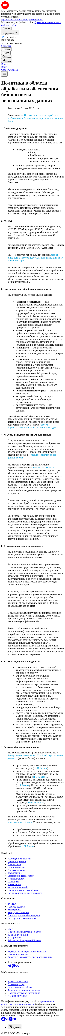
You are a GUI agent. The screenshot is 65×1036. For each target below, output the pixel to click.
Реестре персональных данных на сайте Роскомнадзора (33, 426)
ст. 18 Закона (40, 768)
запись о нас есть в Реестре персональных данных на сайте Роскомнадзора (35, 257)
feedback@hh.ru (35, 802)
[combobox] (15, 1026)
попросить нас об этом (20, 822)
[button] (4, 64)
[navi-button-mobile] (4, 74)
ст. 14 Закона (40, 776)
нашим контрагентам (43, 467)
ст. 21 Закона (27, 846)
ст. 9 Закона (23, 785)
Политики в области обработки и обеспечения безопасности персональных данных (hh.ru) (35, 118)
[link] (6, 57)
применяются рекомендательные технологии (27, 1002)
